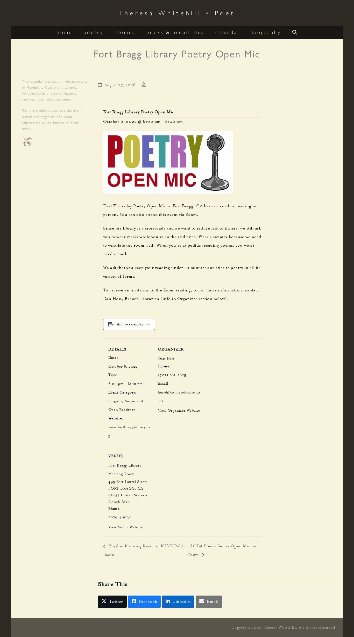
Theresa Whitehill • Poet (177, 12)
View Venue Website (125, 527)
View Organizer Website (179, 411)
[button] (294, 32)
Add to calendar (130, 324)
